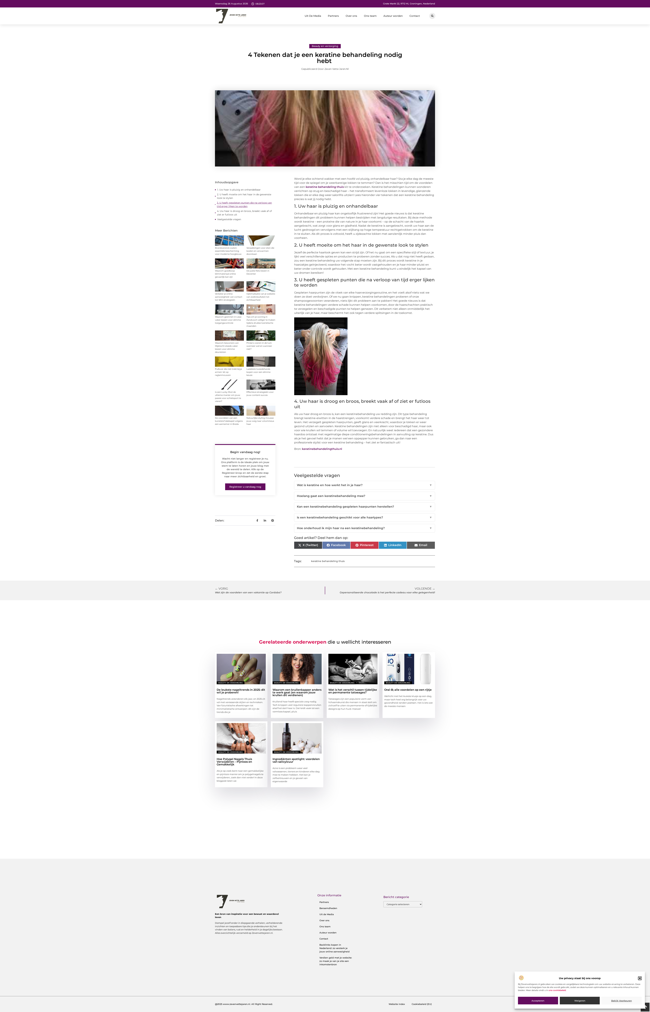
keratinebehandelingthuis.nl (322, 449)
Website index (397, 1004)
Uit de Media (326, 914)
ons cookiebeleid (557, 990)
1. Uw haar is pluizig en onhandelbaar (239, 189)
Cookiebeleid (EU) (422, 1004)
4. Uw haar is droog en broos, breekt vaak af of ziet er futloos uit (244, 213)
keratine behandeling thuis (325, 187)
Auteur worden (393, 15)
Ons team (370, 15)
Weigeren (579, 1000)
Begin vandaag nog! (245, 452)
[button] (640, 978)
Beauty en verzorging (325, 46)
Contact (414, 15)
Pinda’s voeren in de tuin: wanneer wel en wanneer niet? (259, 346)
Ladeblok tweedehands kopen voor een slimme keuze (258, 372)
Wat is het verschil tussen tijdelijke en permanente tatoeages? (352, 691)
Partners (333, 15)
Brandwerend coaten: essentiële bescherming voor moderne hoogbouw (228, 251)
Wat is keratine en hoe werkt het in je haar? (364, 485)
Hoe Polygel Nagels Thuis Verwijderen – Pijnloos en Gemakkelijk (234, 761)
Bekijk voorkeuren (621, 1000)
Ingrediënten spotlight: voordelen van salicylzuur (296, 760)
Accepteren (538, 1000)
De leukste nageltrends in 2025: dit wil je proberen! (241, 691)
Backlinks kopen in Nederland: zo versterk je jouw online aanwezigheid (334, 948)
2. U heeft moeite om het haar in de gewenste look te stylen (244, 196)
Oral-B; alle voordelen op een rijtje (408, 689)
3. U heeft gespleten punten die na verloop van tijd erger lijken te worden (244, 204)
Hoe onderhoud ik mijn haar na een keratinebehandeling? (364, 528)
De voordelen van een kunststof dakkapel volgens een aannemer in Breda (229, 421)
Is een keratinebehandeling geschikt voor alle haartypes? (364, 517)
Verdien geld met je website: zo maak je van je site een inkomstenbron (335, 961)
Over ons (351, 15)
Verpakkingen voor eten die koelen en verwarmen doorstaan (260, 251)
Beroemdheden (328, 908)
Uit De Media (313, 15)
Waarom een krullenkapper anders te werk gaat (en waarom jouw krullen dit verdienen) (297, 692)
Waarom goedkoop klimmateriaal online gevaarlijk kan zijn (225, 273)
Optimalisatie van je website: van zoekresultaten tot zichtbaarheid (260, 297)
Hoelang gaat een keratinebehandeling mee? (364, 496)
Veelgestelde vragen (229, 219)
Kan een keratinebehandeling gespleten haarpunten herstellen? (364, 506)
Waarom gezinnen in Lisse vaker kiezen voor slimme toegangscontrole (228, 320)
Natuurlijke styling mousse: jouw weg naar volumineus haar (260, 421)
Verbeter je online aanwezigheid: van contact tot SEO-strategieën (228, 297)
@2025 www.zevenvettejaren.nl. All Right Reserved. (244, 1004)
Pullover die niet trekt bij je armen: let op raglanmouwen (228, 372)
